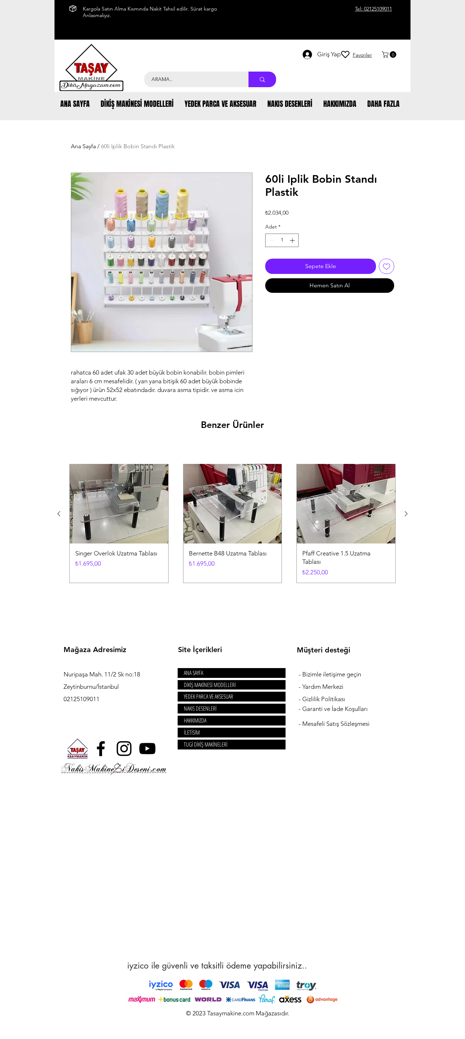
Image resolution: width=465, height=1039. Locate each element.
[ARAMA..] (262, 79)
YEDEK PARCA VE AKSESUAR (208, 696)
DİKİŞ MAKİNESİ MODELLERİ (210, 685)
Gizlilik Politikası (323, 699)
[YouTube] (147, 749)
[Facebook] (101, 749)
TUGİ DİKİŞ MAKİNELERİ (205, 744)
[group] (232, 513)
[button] (390, 54)
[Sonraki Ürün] (406, 513)
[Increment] (293, 240)
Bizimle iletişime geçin (332, 674)
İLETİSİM (192, 732)
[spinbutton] (281, 240)
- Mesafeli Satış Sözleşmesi (334, 723)
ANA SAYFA (193, 673)
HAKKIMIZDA (195, 720)
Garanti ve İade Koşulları (335, 708)
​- (300, 674)
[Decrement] (270, 240)
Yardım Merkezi (322, 686)
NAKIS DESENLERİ (200, 708)
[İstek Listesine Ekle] (386, 266)
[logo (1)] (78, 749)
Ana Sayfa (83, 146)
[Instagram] (124, 749)
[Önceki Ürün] (58, 513)
